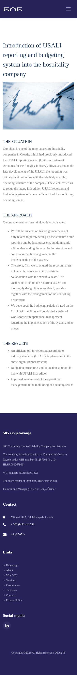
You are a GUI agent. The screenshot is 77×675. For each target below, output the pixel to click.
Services (10, 580)
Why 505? (12, 575)
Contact (10, 595)
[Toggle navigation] (68, 9)
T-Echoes (11, 590)
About (9, 570)
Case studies (13, 585)
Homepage (12, 565)
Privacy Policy (14, 600)
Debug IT (60, 652)
